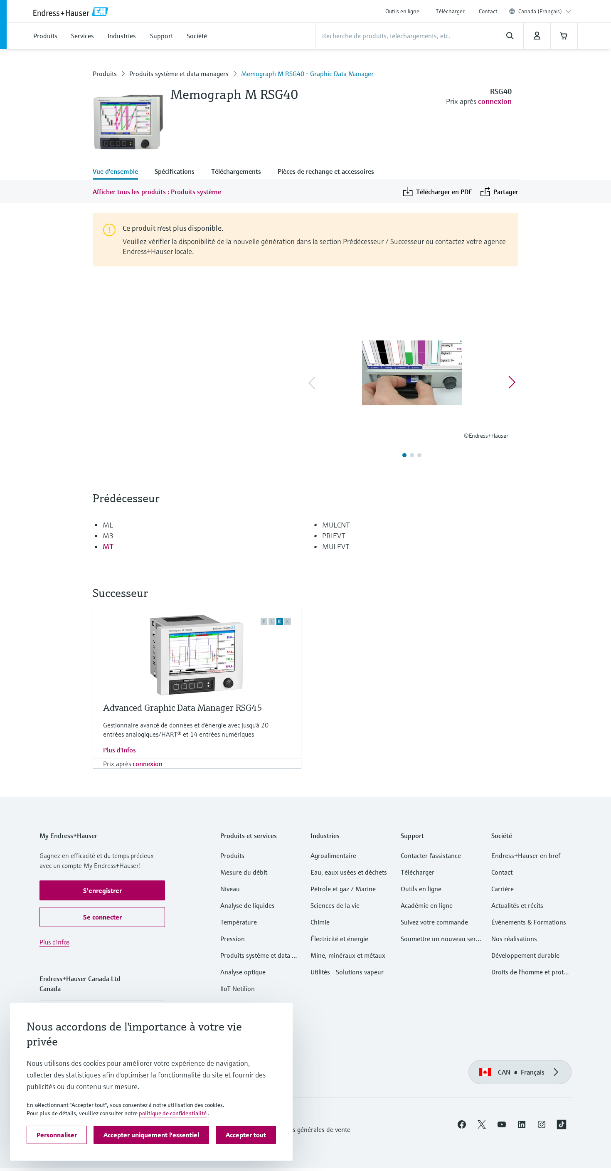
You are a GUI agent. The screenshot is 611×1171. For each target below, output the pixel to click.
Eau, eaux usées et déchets (348, 872)
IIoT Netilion (237, 988)
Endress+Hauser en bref (525, 855)
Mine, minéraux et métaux (347, 955)
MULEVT (336, 546)
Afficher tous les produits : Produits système (157, 191)
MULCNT (336, 525)
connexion (495, 101)
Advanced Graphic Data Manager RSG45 (182, 707)
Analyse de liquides (247, 905)
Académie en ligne (427, 905)
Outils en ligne (402, 11)
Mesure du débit (243, 872)
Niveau (230, 889)
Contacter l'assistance (431, 855)
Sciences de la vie (335, 905)
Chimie (320, 922)
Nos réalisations (514, 938)
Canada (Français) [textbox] (540, 11)
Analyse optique (243, 972)
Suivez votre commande (434, 922)
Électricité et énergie (339, 938)
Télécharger (450, 11)
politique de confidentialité (173, 1113)
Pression (232, 938)
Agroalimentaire (333, 855)
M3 (108, 535)
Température (238, 922)
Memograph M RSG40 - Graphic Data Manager (307, 73)
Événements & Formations (528, 922)
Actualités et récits (517, 905)
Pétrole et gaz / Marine (343, 889)
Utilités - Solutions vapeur (347, 972)
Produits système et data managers (179, 73)
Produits (105, 73)
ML (108, 525)
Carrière (502, 889)
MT (108, 546)
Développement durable (525, 955)
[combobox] (544, 11)
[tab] (119, 172)
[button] (102, 890)
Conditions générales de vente (307, 1129)
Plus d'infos (119, 750)
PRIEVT (333, 535)
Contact (488, 11)
